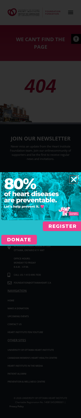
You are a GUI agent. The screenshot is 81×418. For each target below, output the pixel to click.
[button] (73, 179)
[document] (40, 209)
